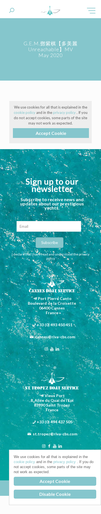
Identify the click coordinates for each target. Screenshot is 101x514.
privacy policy (65, 112)
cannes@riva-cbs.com (55, 336)
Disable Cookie (55, 494)
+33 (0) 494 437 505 (54, 421)
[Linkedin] (57, 348)
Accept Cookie (51, 133)
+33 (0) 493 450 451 (54, 324)
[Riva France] (50, 11)
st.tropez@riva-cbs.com (55, 433)
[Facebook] (49, 445)
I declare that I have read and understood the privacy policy (50, 256)
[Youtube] (52, 348)
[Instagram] (46, 348)
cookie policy (25, 112)
